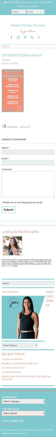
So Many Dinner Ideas (11, 372)
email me (9, 266)
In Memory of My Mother (12, 359)
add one (24, 126)
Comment (7, 169)
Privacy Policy (47, 430)
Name (5, 147)
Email (5, 158)
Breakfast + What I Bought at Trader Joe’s (20, 363)
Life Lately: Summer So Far (13, 368)
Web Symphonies (20, 433)
